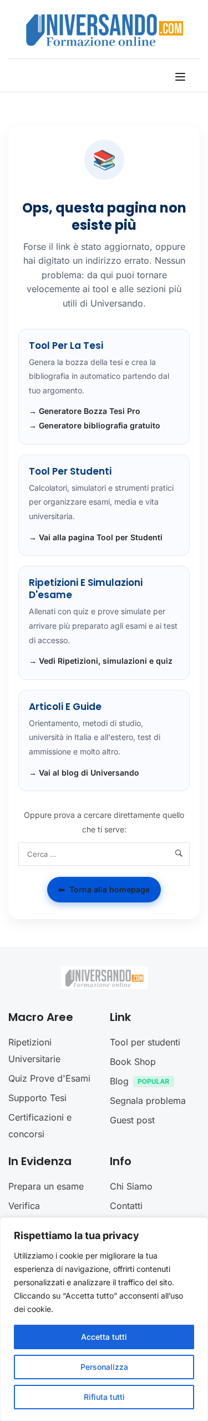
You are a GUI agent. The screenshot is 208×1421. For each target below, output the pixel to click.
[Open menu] (182, 76)
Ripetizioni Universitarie (34, 1050)
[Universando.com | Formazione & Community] (104, 29)
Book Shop (133, 1061)
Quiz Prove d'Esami (49, 1078)
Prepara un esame (46, 1186)
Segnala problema (148, 1100)
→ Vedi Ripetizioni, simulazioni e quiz (101, 660)
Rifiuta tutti (104, 1397)
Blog (119, 1081)
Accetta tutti (104, 1336)
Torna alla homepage (104, 889)
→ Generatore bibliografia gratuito (94, 425)
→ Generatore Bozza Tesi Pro (84, 411)
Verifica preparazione (36, 1214)
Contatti (126, 1205)
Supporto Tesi (37, 1097)
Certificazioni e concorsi (40, 1125)
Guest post (132, 1120)
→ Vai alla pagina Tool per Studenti (96, 537)
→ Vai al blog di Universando (84, 772)
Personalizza (104, 1366)
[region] (104, 1319)
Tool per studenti (145, 1042)
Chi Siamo (131, 1186)
